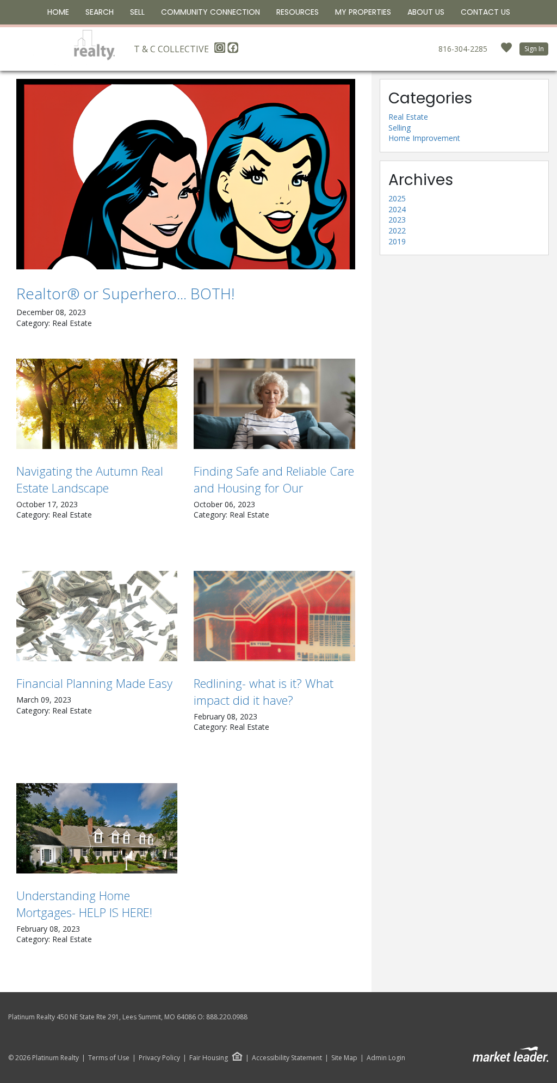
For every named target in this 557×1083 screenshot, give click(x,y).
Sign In (534, 48)
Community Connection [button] (210, 12)
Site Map (344, 1058)
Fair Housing (208, 1057)
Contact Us (485, 12)
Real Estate (408, 117)
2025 (397, 198)
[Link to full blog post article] (185, 174)
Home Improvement (424, 138)
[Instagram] (220, 51)
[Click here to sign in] (506, 51)
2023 (397, 219)
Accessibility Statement (287, 1058)
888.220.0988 (226, 1017)
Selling (399, 127)
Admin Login (386, 1058)
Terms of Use (108, 1058)
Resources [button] (297, 12)
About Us (425, 12)
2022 (397, 230)
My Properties (363, 12)
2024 (397, 209)
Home (58, 12)
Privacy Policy (159, 1058)
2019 (397, 241)
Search (99, 12)
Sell (137, 12)
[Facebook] (232, 51)
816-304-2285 (462, 49)
